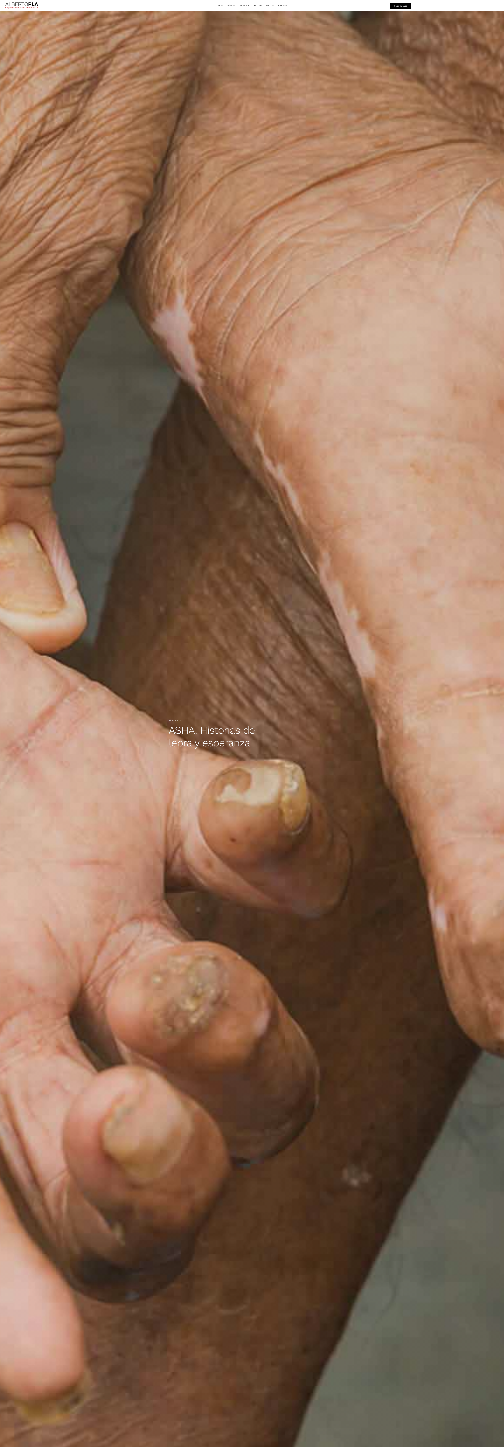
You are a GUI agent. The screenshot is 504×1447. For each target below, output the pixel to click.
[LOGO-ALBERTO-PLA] (21, 2)
